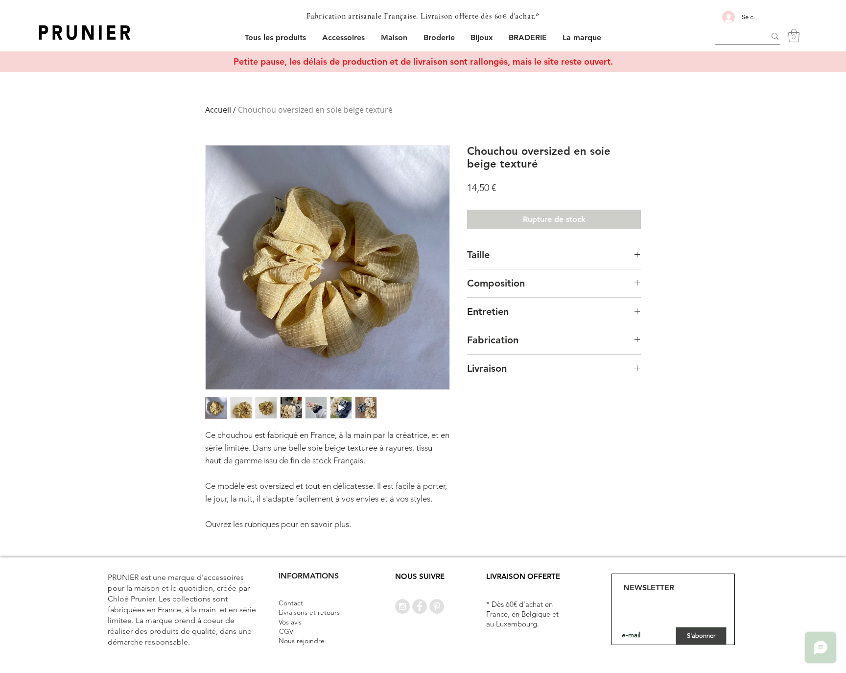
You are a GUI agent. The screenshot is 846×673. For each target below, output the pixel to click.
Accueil (218, 109)
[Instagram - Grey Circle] (402, 606)
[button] (343, 37)
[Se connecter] (726, 17)
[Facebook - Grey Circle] (419, 606)
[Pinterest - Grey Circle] (436, 606)
